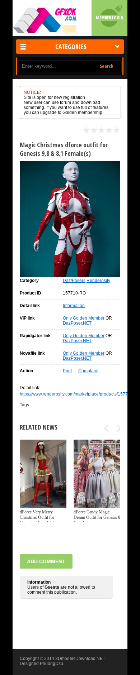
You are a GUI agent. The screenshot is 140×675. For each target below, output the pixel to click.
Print (67, 370)
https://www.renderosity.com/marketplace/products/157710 (76, 394)
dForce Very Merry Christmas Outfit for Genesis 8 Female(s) (37, 517)
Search (106, 66)
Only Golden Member (83, 318)
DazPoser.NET (77, 323)
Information (74, 305)
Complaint (88, 370)
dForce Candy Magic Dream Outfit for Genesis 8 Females (97, 517)
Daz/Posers (74, 280)
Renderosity (98, 280)
